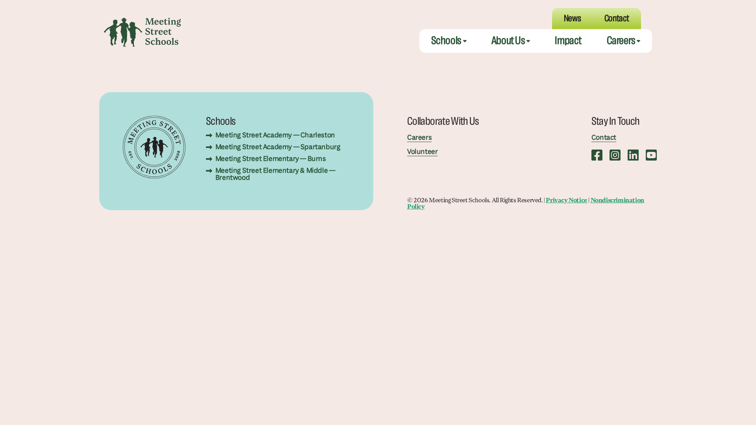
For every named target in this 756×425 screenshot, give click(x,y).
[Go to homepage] (142, 32)
